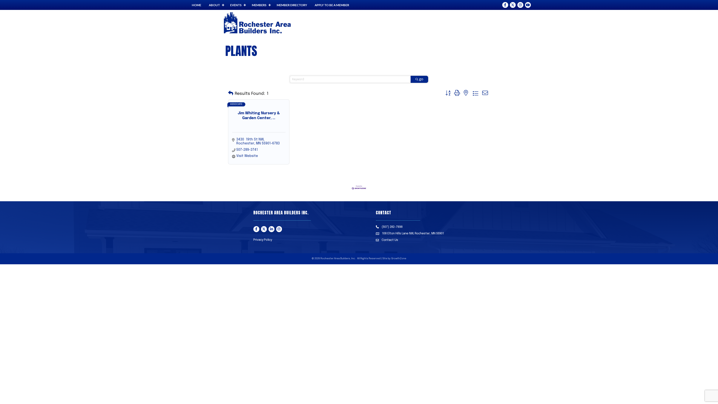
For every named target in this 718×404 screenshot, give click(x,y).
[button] (230, 93)
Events (236, 5)
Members (259, 5)
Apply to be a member (332, 5)
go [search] (421, 79)
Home (196, 5)
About (214, 5)
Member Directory (292, 5)
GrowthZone (398, 258)
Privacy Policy (262, 239)
